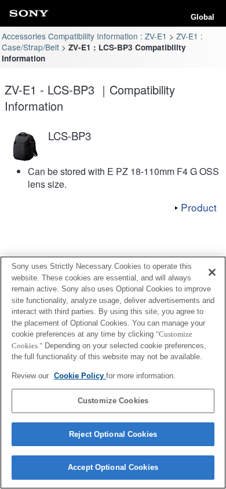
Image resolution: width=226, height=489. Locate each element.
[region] (113, 372)
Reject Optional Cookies (113, 434)
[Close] (212, 272)
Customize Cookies (113, 400)
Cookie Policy (80, 375)
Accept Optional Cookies (113, 467)
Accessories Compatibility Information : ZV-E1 (84, 36)
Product (199, 207)
